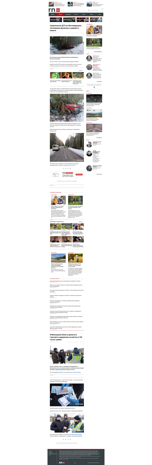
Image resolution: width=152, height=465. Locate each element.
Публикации (68, 14)
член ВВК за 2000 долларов (75, 434)
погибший (74, 181)
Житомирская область (61, 181)
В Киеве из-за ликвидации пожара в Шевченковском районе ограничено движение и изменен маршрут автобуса (66, 317)
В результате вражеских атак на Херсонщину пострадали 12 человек (65, 281)
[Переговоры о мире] (83, 21)
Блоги (99, 14)
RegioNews (76, 61)
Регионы (76, 14)
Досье (83, 14)
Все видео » (99, 137)
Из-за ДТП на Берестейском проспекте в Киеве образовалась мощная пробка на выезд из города (65, 327)
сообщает (56, 61)
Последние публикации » (56, 192)
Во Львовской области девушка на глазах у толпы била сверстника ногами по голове (66, 291)
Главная (52, 14)
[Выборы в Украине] (96, 21)
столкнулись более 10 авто (68, 165)
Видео (91, 14)
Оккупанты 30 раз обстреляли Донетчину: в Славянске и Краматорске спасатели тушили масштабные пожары (65, 312)
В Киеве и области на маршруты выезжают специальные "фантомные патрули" (65, 296)
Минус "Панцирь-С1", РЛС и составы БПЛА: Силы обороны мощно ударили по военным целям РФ (66, 322)
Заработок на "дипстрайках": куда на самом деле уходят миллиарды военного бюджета (97, 59)
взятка (58, 443)
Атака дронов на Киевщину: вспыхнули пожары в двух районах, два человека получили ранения (65, 306)
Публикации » (89, 24)
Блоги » (88, 54)
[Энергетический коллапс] (56, 21)
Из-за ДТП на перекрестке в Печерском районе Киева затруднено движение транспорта (65, 301)
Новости (60, 14)
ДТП (71, 181)
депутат (75, 443)
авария (68, 181)
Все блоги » (99, 81)
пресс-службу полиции (75, 372)
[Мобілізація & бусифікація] (69, 21)
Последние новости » (55, 278)
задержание (62, 443)
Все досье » (99, 174)
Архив (50, 454)
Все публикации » (98, 51)
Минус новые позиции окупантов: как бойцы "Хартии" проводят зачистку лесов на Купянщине (66, 285)
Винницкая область (69, 443)
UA (101, 8)
